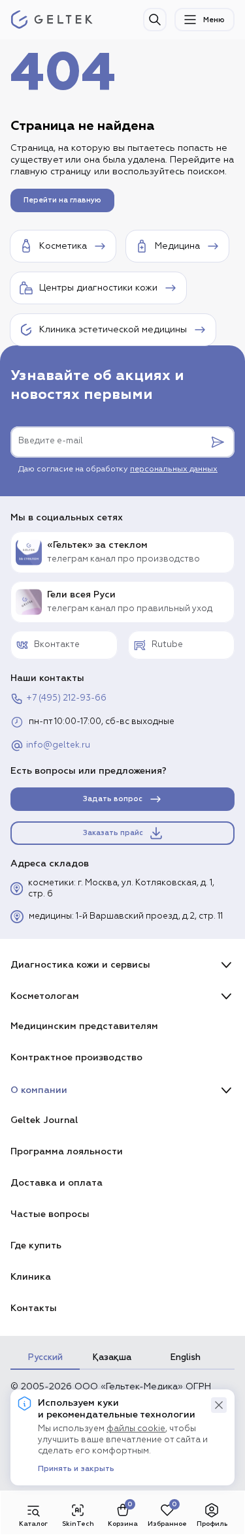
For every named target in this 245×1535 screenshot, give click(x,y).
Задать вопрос (112, 799)
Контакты (33, 1308)
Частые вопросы (50, 1214)
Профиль (212, 1523)
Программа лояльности (66, 1151)
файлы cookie (135, 1429)
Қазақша (112, 1357)
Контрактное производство (76, 1057)
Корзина (123, 1523)
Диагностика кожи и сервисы (80, 964)
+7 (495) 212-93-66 (66, 698)
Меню (214, 20)
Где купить (35, 1245)
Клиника (30, 1276)
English (186, 1357)
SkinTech (78, 1523)
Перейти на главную (62, 200)
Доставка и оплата (56, 1182)
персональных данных (174, 469)
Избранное (167, 1523)
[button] (219, 1405)
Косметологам (44, 996)
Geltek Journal (44, 1120)
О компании (38, 1090)
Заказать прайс (113, 833)
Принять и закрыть (76, 1469)
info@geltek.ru (58, 745)
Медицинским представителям (84, 1026)
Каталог (33, 1523)
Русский (45, 1357)
